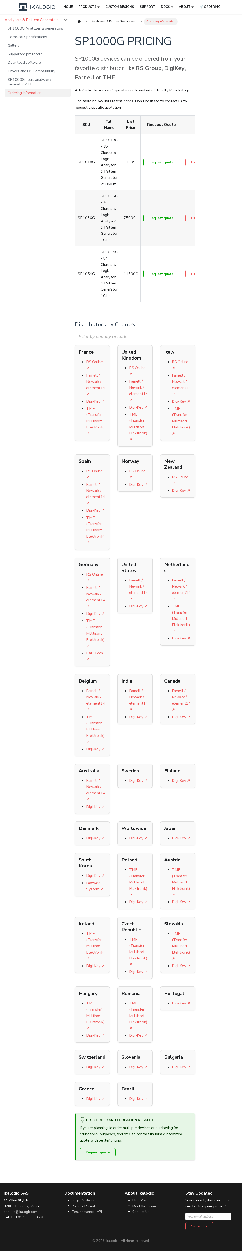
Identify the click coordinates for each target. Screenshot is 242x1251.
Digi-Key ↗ (95, 401)
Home (68, 7)
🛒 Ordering (209, 7)
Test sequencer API (87, 1211)
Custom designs (119, 7)
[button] (36, 20)
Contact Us (140, 1211)
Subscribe (199, 1226)
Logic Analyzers (84, 1200)
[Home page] (79, 21)
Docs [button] (165, 7)
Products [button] (87, 7)
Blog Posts (140, 1200)
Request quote (161, 162)
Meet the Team (144, 1206)
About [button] (184, 7)
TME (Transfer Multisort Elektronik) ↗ (95, 421)
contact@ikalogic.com (21, 1211)
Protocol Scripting (86, 1206)
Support (147, 7)
